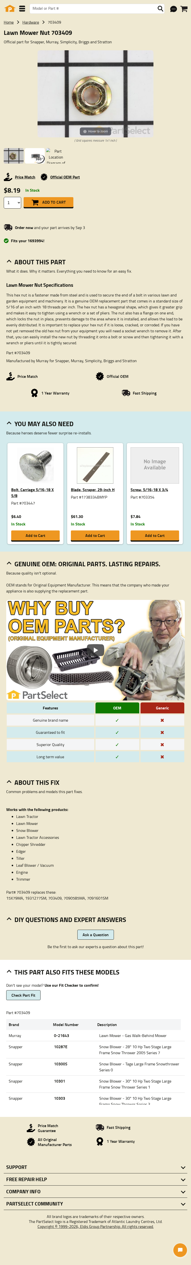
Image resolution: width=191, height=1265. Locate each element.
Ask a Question (96, 934)
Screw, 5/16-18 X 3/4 (149, 489)
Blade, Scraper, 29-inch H (93, 489)
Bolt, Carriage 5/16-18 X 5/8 (32, 492)
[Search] (160, 8)
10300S (60, 1064)
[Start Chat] (180, 1250)
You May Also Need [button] (44, 423)
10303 (59, 1098)
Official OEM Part (65, 177)
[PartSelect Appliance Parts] (10, 8)
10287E (60, 1046)
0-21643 (61, 1035)
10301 (59, 1081)
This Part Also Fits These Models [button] (66, 972)
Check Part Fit (23, 995)
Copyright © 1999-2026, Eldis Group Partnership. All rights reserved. (96, 1226)
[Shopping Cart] (184, 9)
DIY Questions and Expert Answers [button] (70, 919)
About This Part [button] (40, 262)
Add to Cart (54, 202)
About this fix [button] (36, 782)
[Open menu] (22, 8)
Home (9, 22)
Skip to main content (96, 45)
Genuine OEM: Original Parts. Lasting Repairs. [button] (87, 564)
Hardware (30, 22)
